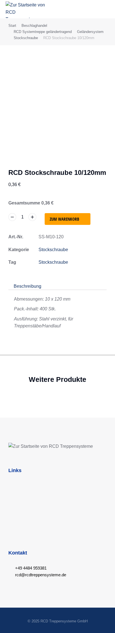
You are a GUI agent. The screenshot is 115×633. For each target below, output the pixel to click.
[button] (105, 9)
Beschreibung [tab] (27, 286)
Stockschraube (53, 249)
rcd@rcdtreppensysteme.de (40, 574)
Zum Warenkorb (64, 219)
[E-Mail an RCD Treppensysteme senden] (10, 575)
